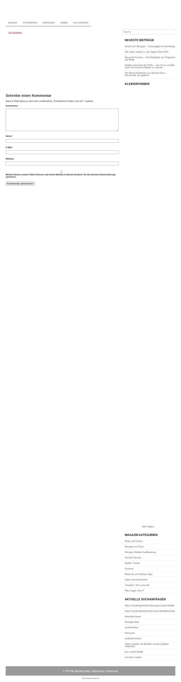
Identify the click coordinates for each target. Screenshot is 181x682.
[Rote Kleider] (148, 450)
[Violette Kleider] (148, 523)
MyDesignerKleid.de (90, 678)
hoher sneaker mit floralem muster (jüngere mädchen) (147, 645)
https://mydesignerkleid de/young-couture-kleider (149, 605)
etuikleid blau (131, 627)
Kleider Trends (132, 563)
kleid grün (130, 633)
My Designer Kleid (80, 671)
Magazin (12, 23)
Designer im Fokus (134, 546)
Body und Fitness (134, 541)
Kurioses (129, 568)
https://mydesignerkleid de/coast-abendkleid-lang (150, 611)
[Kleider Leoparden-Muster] (148, 196)
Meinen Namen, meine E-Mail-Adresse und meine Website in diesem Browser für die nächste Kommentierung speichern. (60, 175)
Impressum (112, 671)
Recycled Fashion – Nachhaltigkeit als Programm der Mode (150, 58)
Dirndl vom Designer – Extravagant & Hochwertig (150, 46)
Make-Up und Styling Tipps (139, 574)
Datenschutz (98, 671)
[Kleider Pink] (148, 305)
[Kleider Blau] (148, 414)
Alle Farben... (149, 526)
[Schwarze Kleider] (148, 341)
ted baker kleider (133, 657)
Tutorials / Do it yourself (137, 585)
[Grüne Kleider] (148, 487)
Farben (64, 23)
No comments (15, 32)
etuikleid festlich (133, 638)
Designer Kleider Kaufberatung (140, 552)
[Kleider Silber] (148, 269)
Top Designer (29, 23)
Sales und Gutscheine (136, 579)
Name (9, 136)
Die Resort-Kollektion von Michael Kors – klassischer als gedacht (146, 74)
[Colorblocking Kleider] (148, 160)
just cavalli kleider (134, 651)
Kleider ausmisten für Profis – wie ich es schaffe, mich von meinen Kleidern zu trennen (150, 66)
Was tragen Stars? (134, 590)
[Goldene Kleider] (148, 232)
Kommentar (12, 106)
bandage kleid (132, 622)
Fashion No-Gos (133, 557)
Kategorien (48, 23)
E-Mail (9, 147)
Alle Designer (80, 23)
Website (10, 159)
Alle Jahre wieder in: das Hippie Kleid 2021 (146, 52)
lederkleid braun (133, 616)
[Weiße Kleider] (148, 378)
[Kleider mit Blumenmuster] (148, 123)
